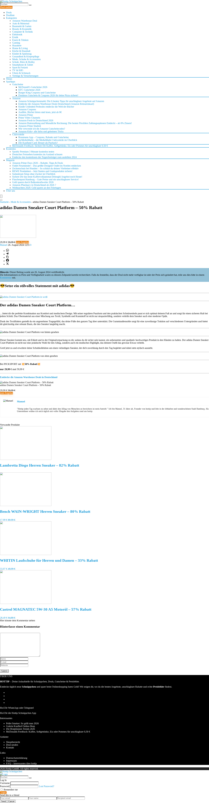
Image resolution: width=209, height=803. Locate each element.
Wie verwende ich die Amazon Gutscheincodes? (41, 128)
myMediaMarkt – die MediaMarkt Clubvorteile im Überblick (47, 140)
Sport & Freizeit (20, 67)
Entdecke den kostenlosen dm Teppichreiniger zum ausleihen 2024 (44, 157)
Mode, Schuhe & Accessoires (26, 59)
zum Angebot (22, 242)
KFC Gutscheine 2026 (29, 90)
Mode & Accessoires (21, 202)
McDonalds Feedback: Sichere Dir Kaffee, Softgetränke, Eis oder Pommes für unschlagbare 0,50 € (60, 146)
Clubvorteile (18, 134)
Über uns (10, 190)
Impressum (11, 760)
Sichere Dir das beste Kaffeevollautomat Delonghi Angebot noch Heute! (47, 176)
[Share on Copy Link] (7, 257)
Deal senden (12, 745)
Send (3, 801)
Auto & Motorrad (20, 23)
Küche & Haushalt (21, 51)
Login (3, 792)
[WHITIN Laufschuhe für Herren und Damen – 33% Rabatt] (25, 554)
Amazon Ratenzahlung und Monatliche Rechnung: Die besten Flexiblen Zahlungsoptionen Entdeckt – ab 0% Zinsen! (75, 123)
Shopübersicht (13, 742)
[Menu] (1, 196)
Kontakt (10, 747)
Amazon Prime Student (29, 126)
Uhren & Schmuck (21, 73)
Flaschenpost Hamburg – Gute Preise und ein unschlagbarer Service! (45, 179)
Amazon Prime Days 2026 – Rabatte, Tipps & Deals (37, 163)
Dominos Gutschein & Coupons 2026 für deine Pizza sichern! (48, 95)
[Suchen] (30, 5)
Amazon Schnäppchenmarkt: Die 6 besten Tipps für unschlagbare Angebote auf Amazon (61, 101)
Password (4, 786)
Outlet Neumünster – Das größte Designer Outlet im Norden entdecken (46, 165)
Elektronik (17, 34)
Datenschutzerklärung (16, 758)
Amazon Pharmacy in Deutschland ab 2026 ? (34, 185)
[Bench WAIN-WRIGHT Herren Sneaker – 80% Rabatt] (25, 505)
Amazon (16, 98)
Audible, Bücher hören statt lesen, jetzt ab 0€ (40, 112)
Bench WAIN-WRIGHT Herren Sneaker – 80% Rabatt (45, 511)
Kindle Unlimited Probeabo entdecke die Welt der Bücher (46, 106)
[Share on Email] (7, 696)
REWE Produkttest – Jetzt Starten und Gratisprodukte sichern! (42, 171)
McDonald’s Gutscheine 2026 (32, 87)
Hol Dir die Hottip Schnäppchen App (18, 713)
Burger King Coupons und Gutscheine (37, 92)
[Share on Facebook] (7, 261)
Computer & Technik (22, 31)
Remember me (10, 789)
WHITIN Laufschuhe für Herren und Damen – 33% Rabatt (49, 560)
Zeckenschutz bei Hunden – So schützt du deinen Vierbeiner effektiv (45, 168)
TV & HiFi (17, 70)
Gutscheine (17, 84)
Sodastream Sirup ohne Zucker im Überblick (33, 174)
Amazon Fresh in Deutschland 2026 (35, 120)
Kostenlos (11, 149)
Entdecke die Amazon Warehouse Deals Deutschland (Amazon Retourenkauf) (56, 104)
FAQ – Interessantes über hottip (21, 763)
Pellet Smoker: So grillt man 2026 (22, 723)
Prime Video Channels (29, 117)
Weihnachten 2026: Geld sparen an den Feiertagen (36, 187)
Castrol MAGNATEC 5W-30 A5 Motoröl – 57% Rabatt (45, 609)
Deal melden (6, 7)
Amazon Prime (25, 115)
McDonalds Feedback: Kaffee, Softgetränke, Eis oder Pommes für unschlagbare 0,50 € (48, 731)
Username (5, 783)
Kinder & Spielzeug (22, 53)
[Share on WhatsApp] (7, 250)
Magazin (10, 160)
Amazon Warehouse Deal (24, 20)
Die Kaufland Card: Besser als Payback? (38, 142)
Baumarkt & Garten (21, 26)
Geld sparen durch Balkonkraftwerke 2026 (33, 182)
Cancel (11, 801)
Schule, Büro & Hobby (23, 62)
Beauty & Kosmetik (22, 29)
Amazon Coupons (27, 109)
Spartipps (10, 81)
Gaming (16, 42)
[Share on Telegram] (7, 254)
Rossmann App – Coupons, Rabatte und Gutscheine (43, 137)
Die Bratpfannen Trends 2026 (20, 729)
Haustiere (16, 45)
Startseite (4, 202)
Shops (9, 79)
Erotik (15, 37)
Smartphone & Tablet (22, 64)
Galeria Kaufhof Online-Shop (20, 726)
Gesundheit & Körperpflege (25, 56)
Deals (9, 12)
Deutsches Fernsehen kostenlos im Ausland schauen (37, 154)
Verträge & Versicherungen (25, 75)
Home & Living (20, 48)
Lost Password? (46, 786)
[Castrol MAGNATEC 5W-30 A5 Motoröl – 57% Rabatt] (25, 603)
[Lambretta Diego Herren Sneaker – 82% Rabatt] (25, 459)
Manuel (4, 245)
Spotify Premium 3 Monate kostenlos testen (33, 151)
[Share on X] (7, 264)
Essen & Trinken (20, 40)
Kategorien (11, 18)
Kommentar (5, 277)
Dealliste (10, 15)
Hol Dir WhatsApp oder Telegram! (17, 708)
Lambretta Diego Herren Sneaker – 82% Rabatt (39, 465)
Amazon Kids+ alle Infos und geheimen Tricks (40, 131)
